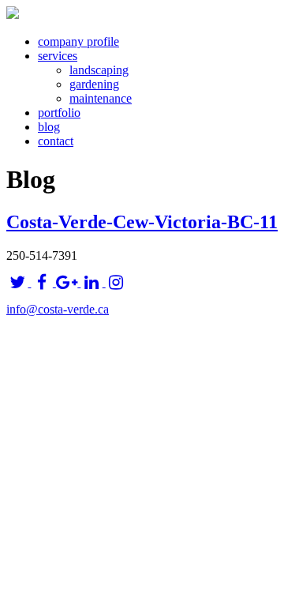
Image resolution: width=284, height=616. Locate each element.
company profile (78, 41)
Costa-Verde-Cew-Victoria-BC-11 (142, 222)
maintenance (100, 98)
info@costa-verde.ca (57, 309)
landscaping (99, 70)
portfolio (59, 112)
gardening (94, 84)
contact (55, 141)
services (57, 55)
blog (49, 126)
